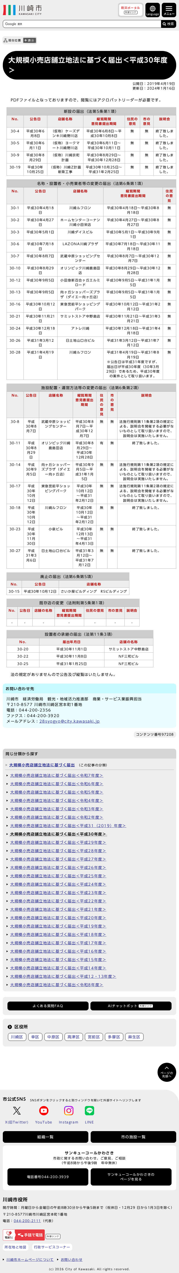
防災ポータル (130, 9)
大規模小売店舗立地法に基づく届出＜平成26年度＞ (58, 867)
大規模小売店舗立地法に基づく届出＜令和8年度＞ (56, 985)
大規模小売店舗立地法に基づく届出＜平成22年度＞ (58, 901)
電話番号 (48, 1177)
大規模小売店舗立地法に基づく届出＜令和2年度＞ (56, 817)
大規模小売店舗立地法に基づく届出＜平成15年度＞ (58, 960)
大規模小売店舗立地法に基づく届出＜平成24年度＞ (58, 884)
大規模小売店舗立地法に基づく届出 (42, 765)
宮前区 (94, 1037)
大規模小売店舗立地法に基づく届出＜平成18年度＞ (58, 934)
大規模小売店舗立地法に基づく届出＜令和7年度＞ (56, 775)
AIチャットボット (130, 1006)
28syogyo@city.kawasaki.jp (69, 721)
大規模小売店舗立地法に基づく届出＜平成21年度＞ (58, 909)
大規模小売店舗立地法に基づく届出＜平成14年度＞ (58, 968)
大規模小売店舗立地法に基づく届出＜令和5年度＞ (56, 792)
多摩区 (114, 1037)
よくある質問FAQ (48, 1006)
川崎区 (17, 1037)
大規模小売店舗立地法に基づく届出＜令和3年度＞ (56, 809)
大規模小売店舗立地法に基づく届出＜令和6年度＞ (56, 784)
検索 (170, 24)
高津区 (74, 1037)
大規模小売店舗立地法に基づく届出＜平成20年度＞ (58, 918)
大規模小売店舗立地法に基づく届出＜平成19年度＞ (58, 926)
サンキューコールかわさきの (131, 1177)
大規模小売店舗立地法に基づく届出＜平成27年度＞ (58, 859)
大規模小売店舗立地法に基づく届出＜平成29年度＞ (58, 842)
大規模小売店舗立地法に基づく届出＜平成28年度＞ (58, 851)
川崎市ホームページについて (30, 1259)
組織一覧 (45, 1137)
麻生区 (134, 1037)
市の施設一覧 (133, 1137)
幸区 (35, 1037)
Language (152, 14)
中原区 (53, 1037)
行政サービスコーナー (52, 1247)
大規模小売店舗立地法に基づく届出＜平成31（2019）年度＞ (68, 826)
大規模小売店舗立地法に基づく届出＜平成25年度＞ (58, 876)
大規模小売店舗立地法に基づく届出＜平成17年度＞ (58, 943)
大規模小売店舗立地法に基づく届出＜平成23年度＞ (58, 893)
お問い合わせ (72, 1259)
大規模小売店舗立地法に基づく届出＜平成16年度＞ (58, 951)
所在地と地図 (16, 1247)
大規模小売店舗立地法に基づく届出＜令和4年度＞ (56, 800)
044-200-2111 (27, 1221)
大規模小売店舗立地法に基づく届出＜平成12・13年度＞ (63, 976)
